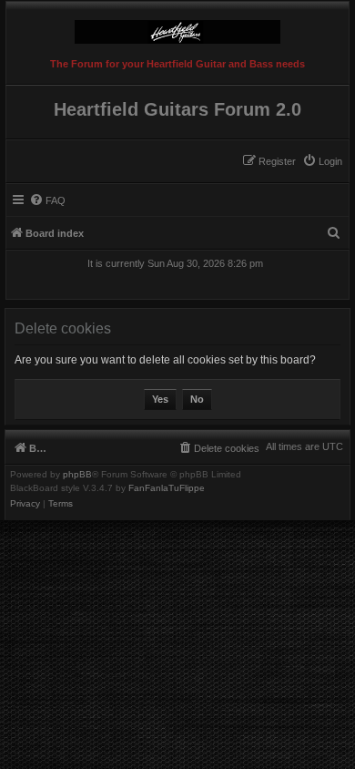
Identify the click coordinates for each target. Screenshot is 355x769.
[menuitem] (322, 161)
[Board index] (177, 27)
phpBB (77, 474)
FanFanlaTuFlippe (166, 488)
